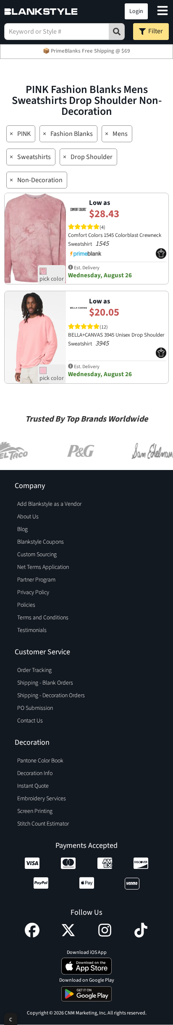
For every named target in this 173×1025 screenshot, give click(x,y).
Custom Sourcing (37, 554)
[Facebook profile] (32, 935)
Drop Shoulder (92, 157)
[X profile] (68, 935)
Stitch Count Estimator (43, 824)
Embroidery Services (41, 798)
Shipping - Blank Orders (45, 683)
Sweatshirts (34, 157)
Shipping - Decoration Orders (51, 695)
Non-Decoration (40, 180)
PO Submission (35, 708)
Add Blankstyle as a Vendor (49, 504)
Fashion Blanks (71, 133)
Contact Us (30, 721)
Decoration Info (34, 773)
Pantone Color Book (40, 761)
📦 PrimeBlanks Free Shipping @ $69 (86, 51)
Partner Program (36, 580)
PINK (24, 133)
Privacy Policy (33, 592)
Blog (22, 529)
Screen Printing (34, 811)
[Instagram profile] (104, 935)
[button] (88, 11)
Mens (120, 133)
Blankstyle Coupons (40, 542)
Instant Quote (33, 786)
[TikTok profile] (141, 935)
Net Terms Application (43, 567)
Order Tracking (34, 670)
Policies (26, 605)
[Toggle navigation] (162, 11)
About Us (28, 516)
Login (136, 11)
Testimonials (32, 630)
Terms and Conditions (42, 617)
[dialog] (10, 1019)
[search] (117, 31)
